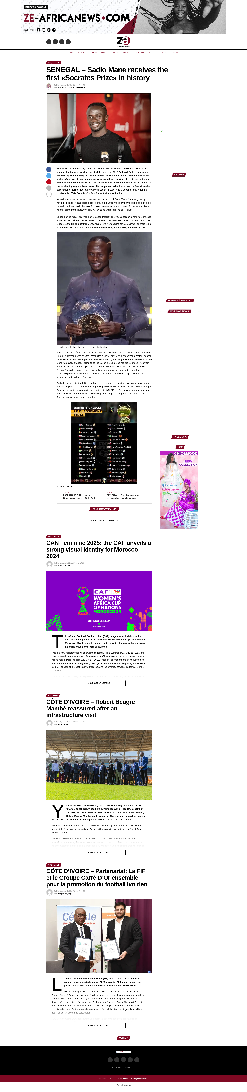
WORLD (104, 53)
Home (71, 53)
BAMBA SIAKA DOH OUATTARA (71, 87)
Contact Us (129, 1067)
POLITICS (81, 53)
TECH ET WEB (139, 53)
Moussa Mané (64, 565)
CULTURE (125, 53)
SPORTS (162, 53)
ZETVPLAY (174, 53)
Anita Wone (63, 724)
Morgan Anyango (65, 893)
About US (116, 1067)
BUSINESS (93, 53)
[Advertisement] (180, 109)
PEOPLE (151, 53)
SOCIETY (114, 53)
